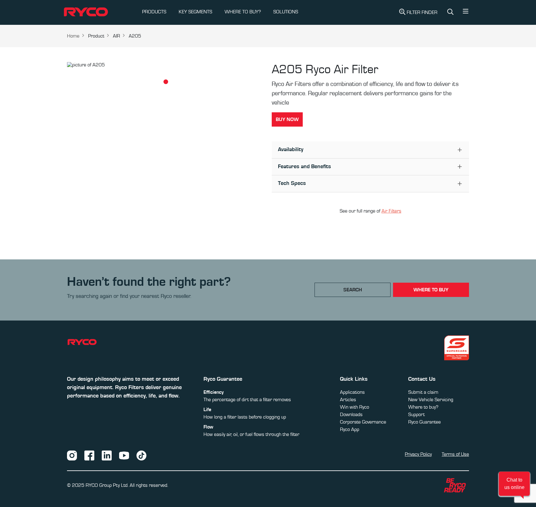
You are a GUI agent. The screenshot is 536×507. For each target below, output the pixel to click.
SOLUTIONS (285, 11)
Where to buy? (423, 407)
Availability (290, 149)
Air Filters (391, 211)
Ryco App (349, 429)
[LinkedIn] (107, 455)
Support (416, 414)
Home (73, 36)
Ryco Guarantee (424, 422)
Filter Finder (422, 12)
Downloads (351, 414)
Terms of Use (455, 454)
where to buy (431, 289)
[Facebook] (89, 455)
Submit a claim (423, 392)
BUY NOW (287, 119)
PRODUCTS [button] (154, 11)
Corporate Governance (363, 422)
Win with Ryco (354, 407)
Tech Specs (292, 183)
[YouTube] (124, 455)
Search (352, 289)
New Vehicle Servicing (430, 399)
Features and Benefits (304, 166)
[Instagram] (72, 455)
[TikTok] (141, 455)
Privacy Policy (418, 454)
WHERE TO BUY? (243, 11)
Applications (352, 392)
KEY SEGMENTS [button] (195, 11)
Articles (348, 399)
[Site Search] (450, 13)
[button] (465, 13)
